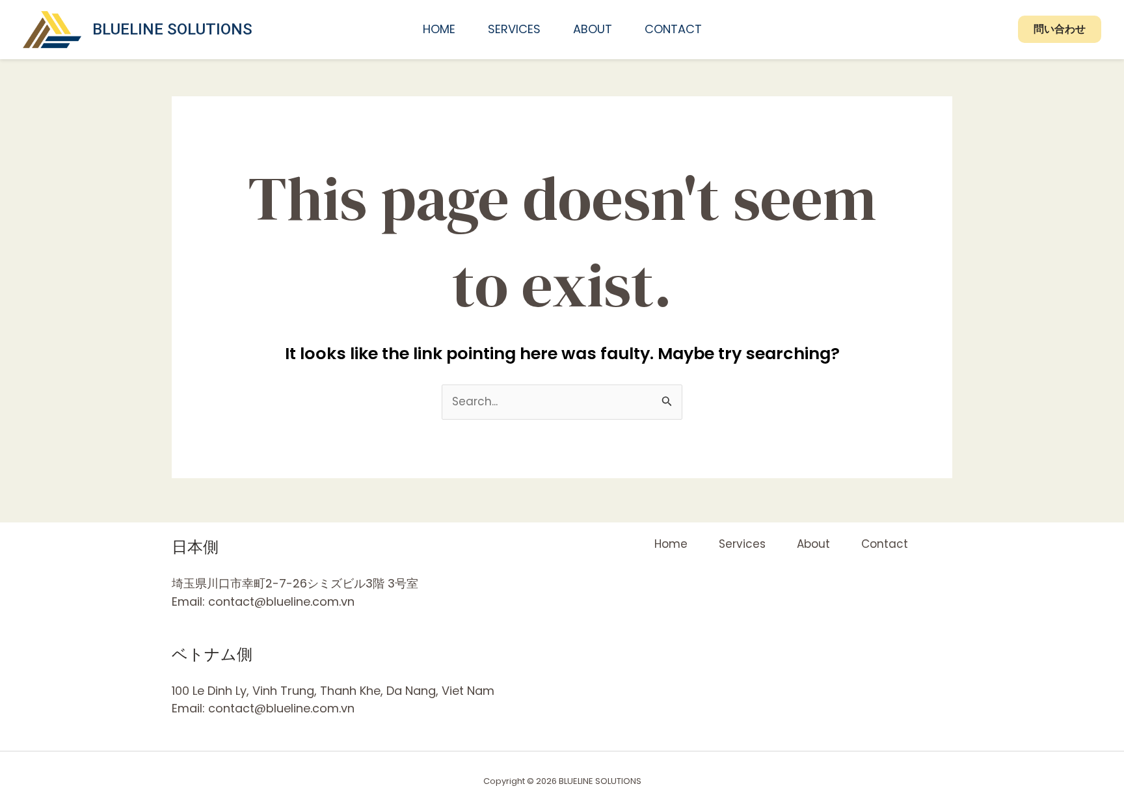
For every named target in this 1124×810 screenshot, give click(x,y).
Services (514, 29)
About (592, 29)
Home (439, 29)
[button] (1059, 29)
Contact (673, 29)
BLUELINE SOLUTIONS (172, 29)
